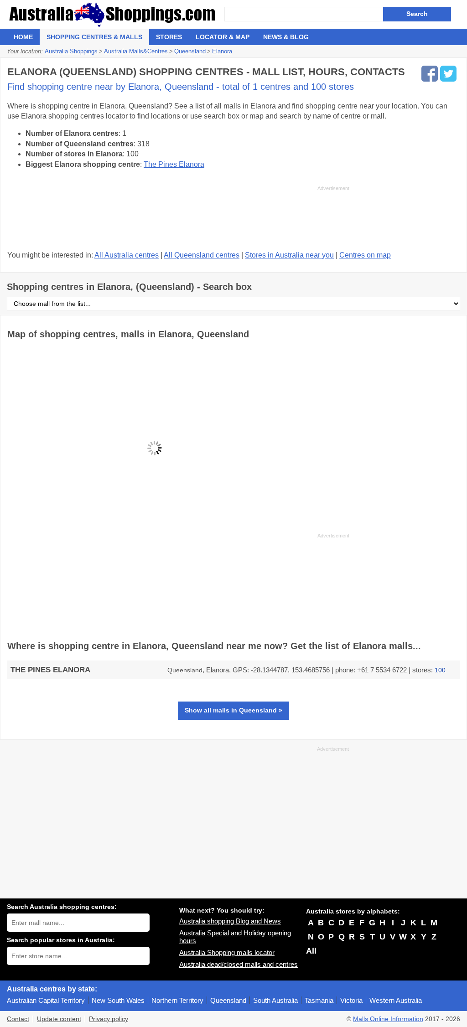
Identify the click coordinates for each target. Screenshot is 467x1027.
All (311, 950)
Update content (59, 1019)
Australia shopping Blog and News (230, 921)
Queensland (184, 670)
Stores (169, 37)
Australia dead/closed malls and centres (238, 964)
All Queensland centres (201, 255)
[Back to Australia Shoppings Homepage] (115, 14)
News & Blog (286, 37)
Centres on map (365, 255)
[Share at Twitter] (448, 74)
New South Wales (118, 1000)
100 (440, 670)
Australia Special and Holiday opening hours (235, 936)
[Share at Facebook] (429, 74)
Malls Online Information (388, 1019)
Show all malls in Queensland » (233, 710)
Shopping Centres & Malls (94, 37)
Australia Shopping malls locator (227, 952)
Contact (18, 1019)
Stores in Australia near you (289, 255)
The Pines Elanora (174, 164)
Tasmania (319, 1000)
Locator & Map (222, 37)
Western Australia (395, 1000)
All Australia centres (126, 255)
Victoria (351, 1000)
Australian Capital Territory (46, 1000)
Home (23, 37)
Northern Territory (177, 1000)
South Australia (275, 1000)
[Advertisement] (178, 217)
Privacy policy (108, 1019)
